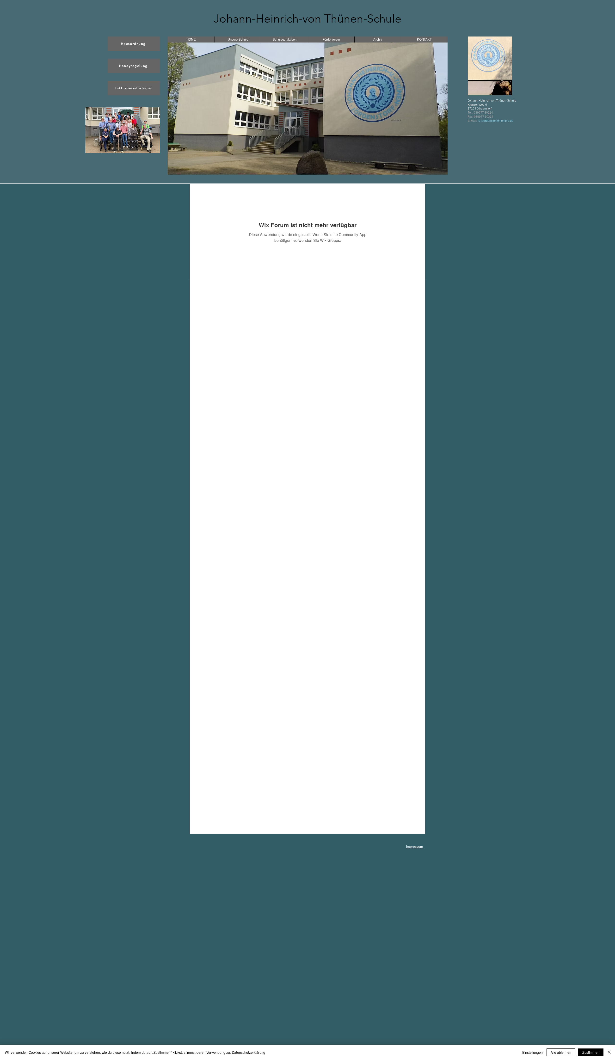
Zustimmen (590, 1052)
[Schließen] (609, 1052)
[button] (122, 130)
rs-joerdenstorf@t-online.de (495, 120)
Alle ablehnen (561, 1052)
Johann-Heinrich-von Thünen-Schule (307, 18)
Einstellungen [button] (532, 1052)
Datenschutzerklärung (248, 1052)
